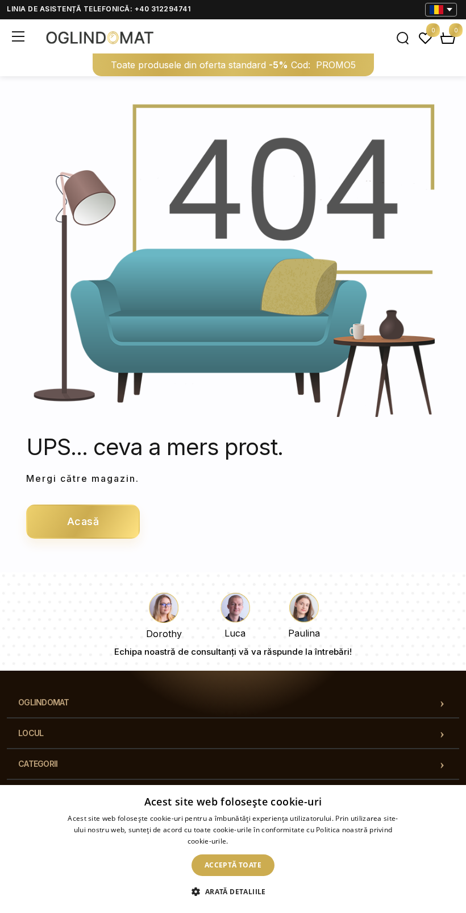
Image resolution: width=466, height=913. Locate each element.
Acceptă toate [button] (233, 865)
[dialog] (233, 849)
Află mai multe (254, 841)
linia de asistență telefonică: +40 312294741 (98, 9)
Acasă (83, 521)
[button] (232, 892)
